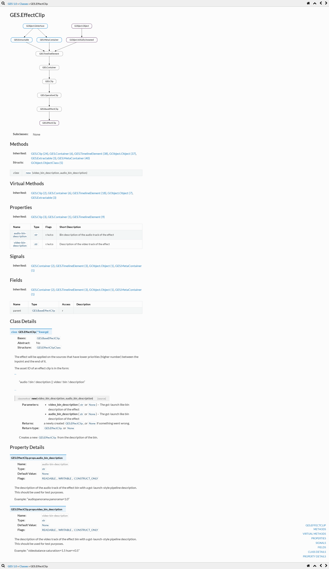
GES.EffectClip (316, 525)
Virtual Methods (314, 533)
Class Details (317, 551)
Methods (320, 529)
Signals (321, 542)
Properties (318, 538)
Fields (322, 547)
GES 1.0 (12, 3)
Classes (23, 3)
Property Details (314, 556)
